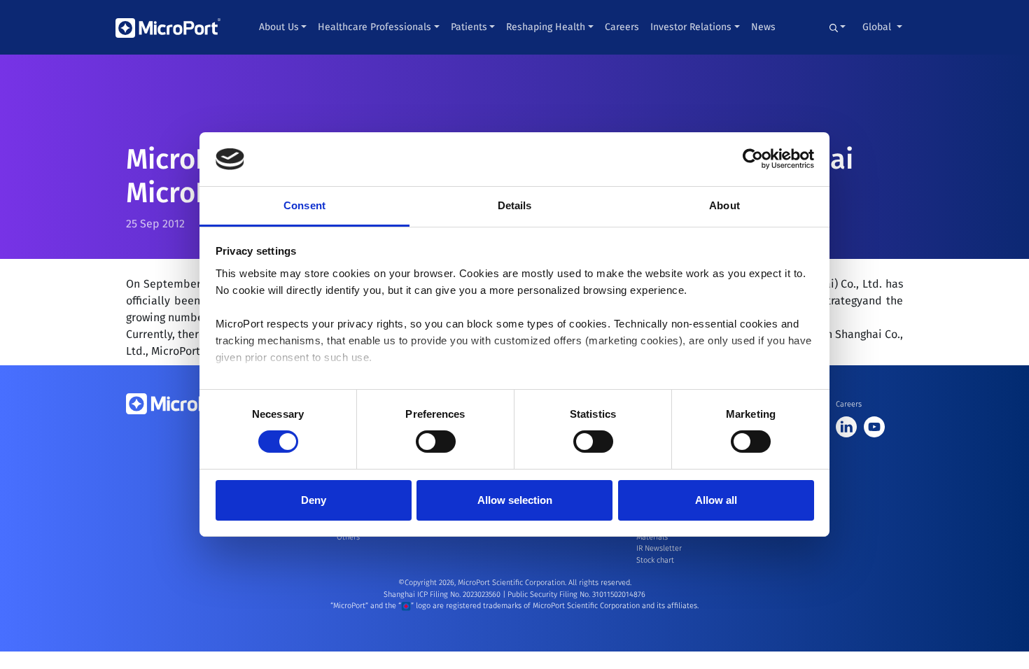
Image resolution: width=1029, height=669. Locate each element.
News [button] (763, 27)
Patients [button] (469, 27)
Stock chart (655, 560)
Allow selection (514, 500)
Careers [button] (622, 27)
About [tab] (724, 205)
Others (348, 537)
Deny (313, 500)
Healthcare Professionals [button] (374, 27)
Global (878, 27)
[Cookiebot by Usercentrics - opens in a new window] (753, 158)
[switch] (436, 441)
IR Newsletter (659, 548)
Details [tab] (515, 205)
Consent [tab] (305, 205)
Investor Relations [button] (691, 27)
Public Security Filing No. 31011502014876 (576, 594)
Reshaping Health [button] (545, 27)
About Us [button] (279, 27)
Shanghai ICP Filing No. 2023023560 (443, 594)
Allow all (716, 500)
